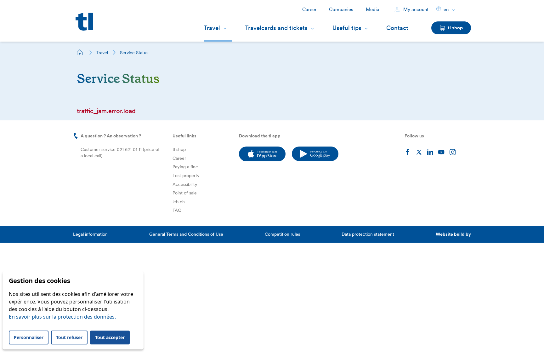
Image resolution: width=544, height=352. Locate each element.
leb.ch (179, 201)
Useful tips (346, 28)
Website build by (453, 234)
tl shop (179, 149)
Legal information (90, 234)
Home (80, 52)
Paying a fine (185, 166)
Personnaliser (28, 337)
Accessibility (185, 184)
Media (372, 9)
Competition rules (282, 234)
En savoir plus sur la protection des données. (62, 316)
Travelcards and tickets (276, 28)
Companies (341, 9)
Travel (212, 28)
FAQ (177, 210)
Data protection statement (368, 234)
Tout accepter (110, 337)
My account (415, 9)
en (446, 9)
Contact (397, 28)
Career (309, 9)
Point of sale (185, 192)
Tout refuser (69, 337)
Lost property (186, 175)
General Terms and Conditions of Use (186, 234)
